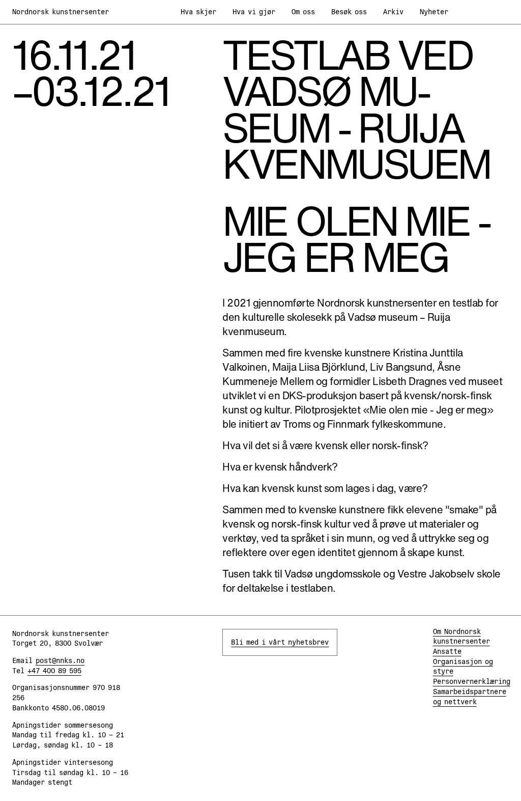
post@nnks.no (60, 660)
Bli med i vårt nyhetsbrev (280, 642)
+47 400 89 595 (54, 671)
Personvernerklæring (471, 681)
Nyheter (434, 12)
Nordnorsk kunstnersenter (60, 12)
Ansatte (447, 651)
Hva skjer (198, 12)
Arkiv (393, 12)
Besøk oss (349, 12)
